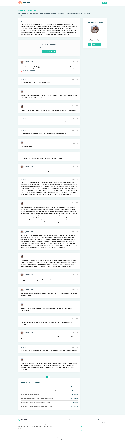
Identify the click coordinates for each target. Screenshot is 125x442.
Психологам (71, 424)
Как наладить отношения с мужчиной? (30, 394)
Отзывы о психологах (86, 426)
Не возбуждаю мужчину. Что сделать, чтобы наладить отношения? (37, 398)
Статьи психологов (85, 428)
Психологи (83, 424)
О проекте (71, 422)
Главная (83, 422)
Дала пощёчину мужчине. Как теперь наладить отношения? (35, 402)
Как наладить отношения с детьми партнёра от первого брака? (36, 406)
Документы (71, 426)
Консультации (21, 10)
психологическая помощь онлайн (33, 423)
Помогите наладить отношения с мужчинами (32, 387)
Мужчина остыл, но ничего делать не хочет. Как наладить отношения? (38, 390)
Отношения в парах (31, 10)
